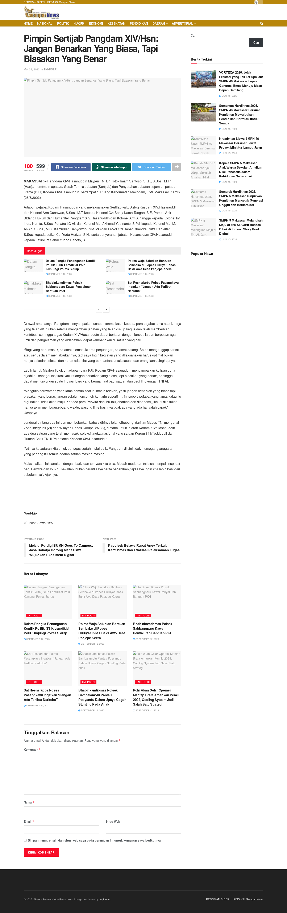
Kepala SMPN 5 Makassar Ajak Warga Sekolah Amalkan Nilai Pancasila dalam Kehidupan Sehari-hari (240, 169)
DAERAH (159, 23)
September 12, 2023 (60, 274)
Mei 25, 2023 (31, 69)
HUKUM (79, 23)
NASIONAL (45, 23)
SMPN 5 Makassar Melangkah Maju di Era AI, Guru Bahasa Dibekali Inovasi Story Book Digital (241, 227)
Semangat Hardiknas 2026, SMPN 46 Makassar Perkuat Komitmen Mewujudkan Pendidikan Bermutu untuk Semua (239, 114)
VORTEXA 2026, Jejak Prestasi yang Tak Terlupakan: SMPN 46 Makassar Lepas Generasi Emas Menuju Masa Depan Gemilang (241, 81)
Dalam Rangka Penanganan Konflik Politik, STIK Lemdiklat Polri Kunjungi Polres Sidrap (71, 265)
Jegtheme (104, 899)
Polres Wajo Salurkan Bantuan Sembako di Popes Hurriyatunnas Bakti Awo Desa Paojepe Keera (152, 265)
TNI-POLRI (50, 69)
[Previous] (99, 310)
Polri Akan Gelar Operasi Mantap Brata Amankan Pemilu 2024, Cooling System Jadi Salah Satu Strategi (156, 697)
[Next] (106, 310)
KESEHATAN (116, 23)
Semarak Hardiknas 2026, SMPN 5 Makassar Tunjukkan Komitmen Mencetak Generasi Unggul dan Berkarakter (241, 198)
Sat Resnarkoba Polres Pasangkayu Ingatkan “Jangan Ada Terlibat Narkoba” (153, 286)
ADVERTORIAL (182, 23)
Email (29, 821)
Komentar (32, 749)
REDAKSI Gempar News (61, 2)
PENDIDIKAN (139, 23)
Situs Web (113, 821)
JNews (37, 899)
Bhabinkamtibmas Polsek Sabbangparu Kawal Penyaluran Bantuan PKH (69, 286)
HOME (28, 23)
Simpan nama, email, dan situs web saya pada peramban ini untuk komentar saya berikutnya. (95, 840)
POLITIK (63, 23)
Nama (29, 802)
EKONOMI (96, 23)
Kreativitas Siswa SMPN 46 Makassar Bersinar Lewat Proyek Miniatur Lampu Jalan (240, 143)
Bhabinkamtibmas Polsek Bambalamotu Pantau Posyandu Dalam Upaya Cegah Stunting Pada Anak (102, 697)
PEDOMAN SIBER (34, 2)
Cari (193, 35)
